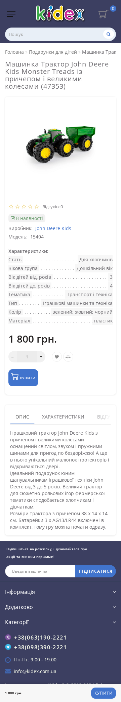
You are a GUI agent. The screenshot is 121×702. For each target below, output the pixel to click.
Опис (22, 416)
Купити (103, 693)
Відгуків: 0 (51, 207)
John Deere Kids (53, 228)
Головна (14, 52)
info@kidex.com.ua (35, 671)
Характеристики (63, 416)
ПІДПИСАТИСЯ (96, 571)
